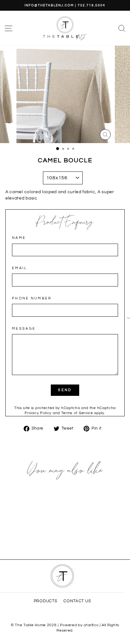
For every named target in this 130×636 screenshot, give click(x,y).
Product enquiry (65, 222)
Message (24, 328)
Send (65, 390)
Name (19, 238)
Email (19, 268)
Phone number (32, 298)
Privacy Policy (38, 413)
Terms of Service (77, 413)
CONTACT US (77, 601)
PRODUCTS (45, 601)
